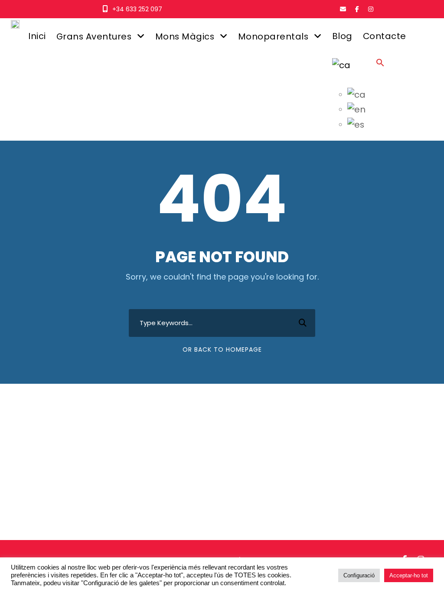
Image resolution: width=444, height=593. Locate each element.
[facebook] (357, 9)
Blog (342, 36)
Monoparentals (273, 36)
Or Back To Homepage (222, 349)
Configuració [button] (359, 575)
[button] (380, 70)
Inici (37, 36)
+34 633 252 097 (137, 9)
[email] (343, 9)
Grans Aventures (94, 36)
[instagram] (370, 9)
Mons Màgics (185, 36)
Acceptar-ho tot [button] (408, 575)
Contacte (384, 36)
